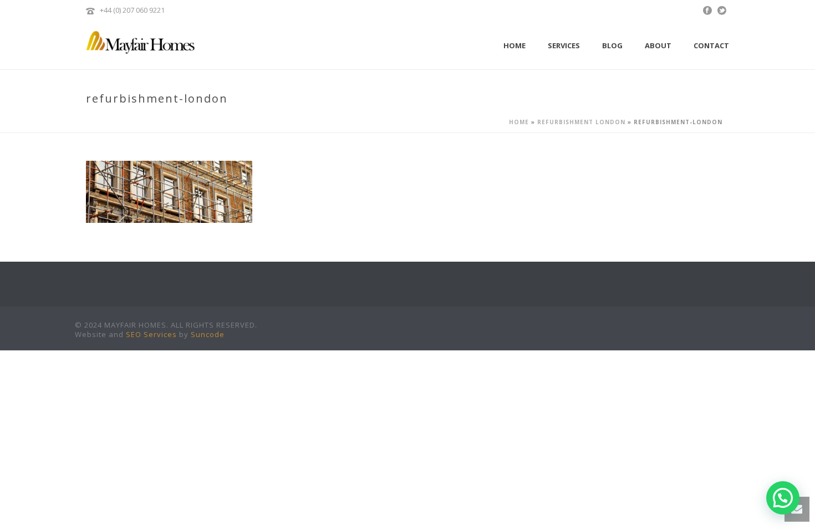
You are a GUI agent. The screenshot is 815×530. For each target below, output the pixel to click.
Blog (612, 45)
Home (514, 45)
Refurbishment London (581, 122)
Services (564, 45)
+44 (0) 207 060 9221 (132, 10)
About (658, 45)
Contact (711, 45)
